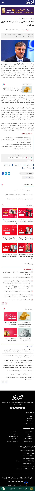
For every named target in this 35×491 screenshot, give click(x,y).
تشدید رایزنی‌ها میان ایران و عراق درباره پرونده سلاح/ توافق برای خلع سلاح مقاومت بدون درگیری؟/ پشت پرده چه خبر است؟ (18, 361)
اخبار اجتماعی (13, 439)
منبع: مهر (28, 177)
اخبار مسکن (13, 434)
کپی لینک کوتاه (29, 173)
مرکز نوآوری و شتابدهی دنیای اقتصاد (25, 469)
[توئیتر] (6, 173)
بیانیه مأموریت (28, 423)
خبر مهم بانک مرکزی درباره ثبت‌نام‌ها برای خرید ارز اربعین (18, 144)
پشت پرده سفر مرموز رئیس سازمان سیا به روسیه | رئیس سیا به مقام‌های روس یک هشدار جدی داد (17, 356)
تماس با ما (29, 418)
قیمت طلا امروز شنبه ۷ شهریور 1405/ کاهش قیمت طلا (19, 370)
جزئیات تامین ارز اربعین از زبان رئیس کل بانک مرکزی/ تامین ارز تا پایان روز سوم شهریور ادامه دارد (16, 141)
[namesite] (29, 2)
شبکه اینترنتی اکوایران (28, 455)
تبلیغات (30, 416)
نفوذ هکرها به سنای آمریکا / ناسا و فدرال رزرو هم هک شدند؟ (16, 277)
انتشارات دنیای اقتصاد (28, 463)
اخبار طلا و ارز (29, 431)
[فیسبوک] (3, 173)
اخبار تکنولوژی (12, 436)
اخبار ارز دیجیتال (28, 441)
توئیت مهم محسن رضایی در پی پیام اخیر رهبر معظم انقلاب (16, 291)
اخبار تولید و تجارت (27, 439)
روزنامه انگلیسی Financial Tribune (25, 461)
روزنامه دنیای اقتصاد (29, 453)
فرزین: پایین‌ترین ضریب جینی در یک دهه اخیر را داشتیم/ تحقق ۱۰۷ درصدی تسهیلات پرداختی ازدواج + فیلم (16, 147)
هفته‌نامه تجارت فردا (28, 458)
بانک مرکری (29, 165)
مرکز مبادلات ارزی (28, 168)
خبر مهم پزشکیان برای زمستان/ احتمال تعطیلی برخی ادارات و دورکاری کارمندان (16, 273)
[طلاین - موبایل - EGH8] (17, 11)
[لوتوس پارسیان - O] (17, 488)
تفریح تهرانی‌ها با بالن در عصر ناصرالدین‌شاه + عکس (18, 300)
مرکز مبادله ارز (7, 165)
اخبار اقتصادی (26, 30)
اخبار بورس (29, 434)
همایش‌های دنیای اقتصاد (27, 466)
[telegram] (14, 408)
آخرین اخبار (29, 346)
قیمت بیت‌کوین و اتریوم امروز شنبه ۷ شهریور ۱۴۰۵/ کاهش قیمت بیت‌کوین (18, 378)
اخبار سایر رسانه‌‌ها (11, 441)
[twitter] (20, 408)
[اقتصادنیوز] (17, 397)
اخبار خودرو (29, 436)
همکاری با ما (29, 421)
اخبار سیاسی (13, 431)
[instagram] (17, 408)
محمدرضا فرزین (19, 165)
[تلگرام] (9, 173)
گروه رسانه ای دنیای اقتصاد (27, 450)
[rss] (11, 408)
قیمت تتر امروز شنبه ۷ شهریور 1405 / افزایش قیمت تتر (19, 374)
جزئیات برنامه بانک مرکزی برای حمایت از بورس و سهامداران (18, 137)
